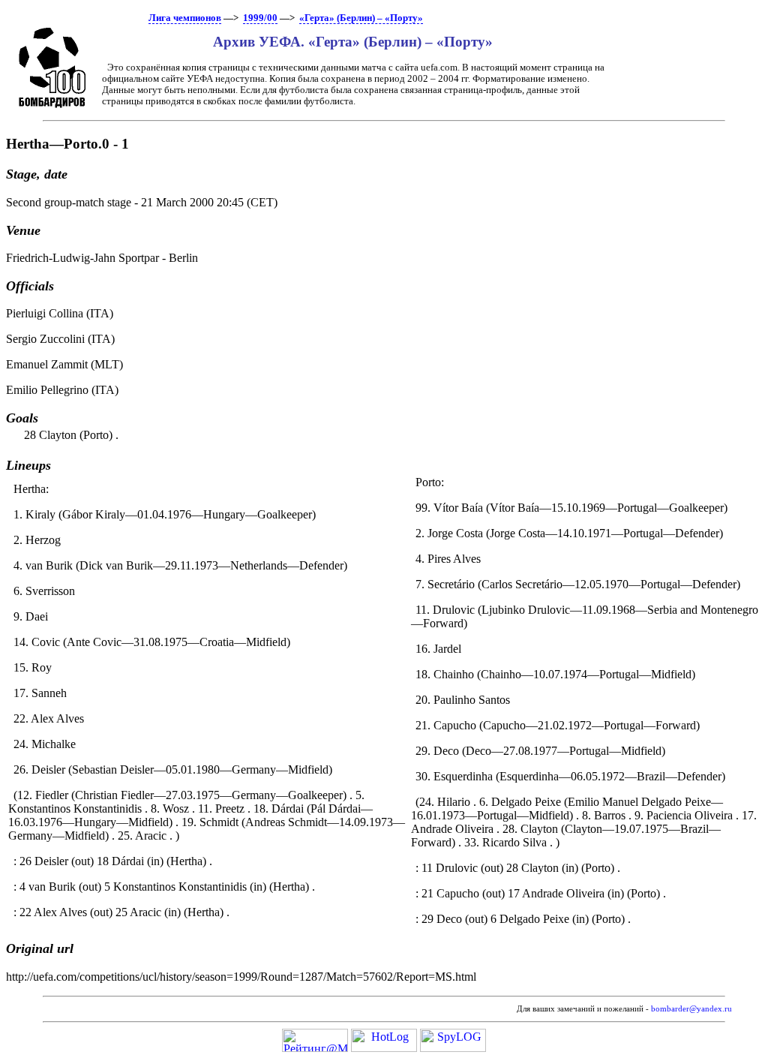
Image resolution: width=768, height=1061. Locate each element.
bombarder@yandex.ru (691, 1009)
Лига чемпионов (184, 18)
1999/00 (260, 18)
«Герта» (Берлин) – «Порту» (361, 18)
